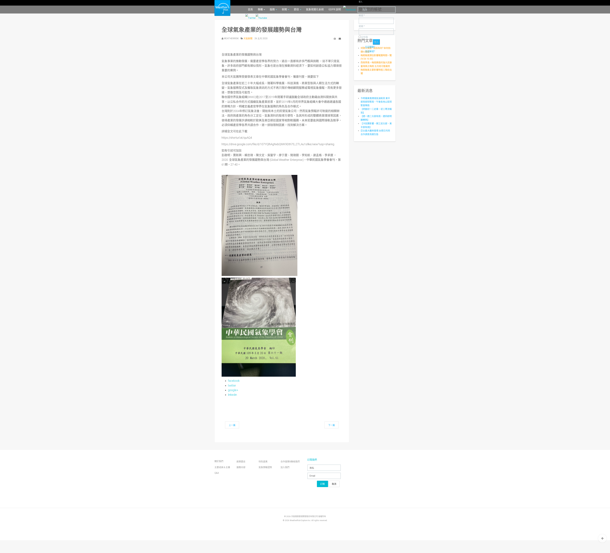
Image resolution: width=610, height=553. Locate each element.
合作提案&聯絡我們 (290, 461)
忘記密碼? (370, 47)
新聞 (285, 9)
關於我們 (218, 461)
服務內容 (241, 467)
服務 (272, 9)
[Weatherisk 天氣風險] (220, 8)
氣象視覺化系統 (315, 9)
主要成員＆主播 (222, 467)
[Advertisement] (279, 406)
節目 (297, 9)
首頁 (250, 9)
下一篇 (331, 425)
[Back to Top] (602, 538)
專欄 (260, 9)
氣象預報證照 (265, 467)
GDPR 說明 (335, 9)
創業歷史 (241, 461)
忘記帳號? (370, 51)
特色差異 (263, 461)
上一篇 (232, 425)
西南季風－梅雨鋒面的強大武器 (376, 62)
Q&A (216, 473)
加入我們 (285, 467)
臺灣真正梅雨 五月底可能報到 (375, 66)
